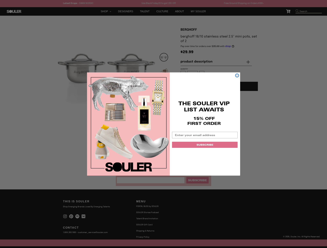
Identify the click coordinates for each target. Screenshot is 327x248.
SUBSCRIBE (205, 144)
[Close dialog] (237, 75)
